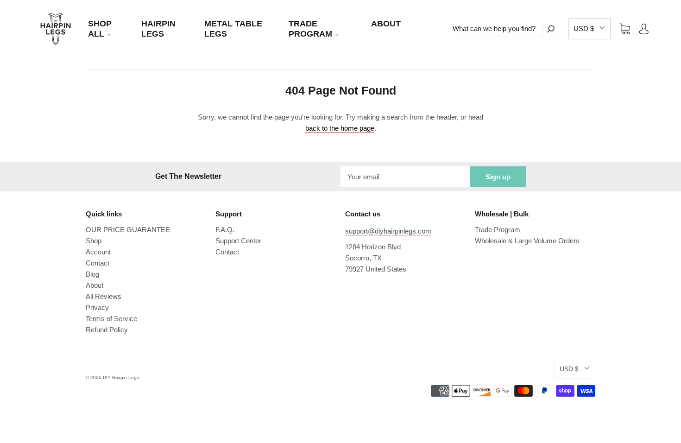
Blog (92, 274)
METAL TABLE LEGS (233, 29)
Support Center (238, 241)
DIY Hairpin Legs (121, 377)
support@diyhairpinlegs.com (388, 231)
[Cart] (625, 28)
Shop (93, 241)
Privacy (97, 307)
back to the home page (339, 128)
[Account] (644, 28)
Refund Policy (107, 330)
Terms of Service (111, 319)
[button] (589, 28)
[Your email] (405, 176)
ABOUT (386, 23)
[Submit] (550, 29)
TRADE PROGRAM (311, 29)
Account (98, 252)
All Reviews (103, 296)
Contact (97, 263)
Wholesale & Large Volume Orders (527, 241)
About (94, 285)
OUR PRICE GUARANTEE (128, 230)
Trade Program (497, 230)
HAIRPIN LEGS (158, 29)
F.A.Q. (224, 230)
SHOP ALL (100, 29)
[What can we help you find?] (497, 29)
